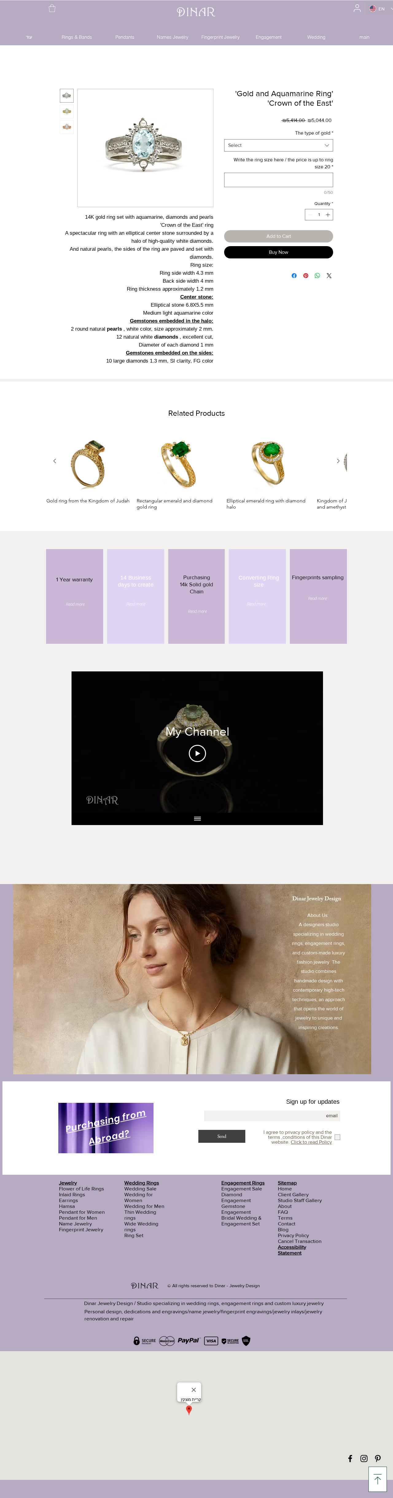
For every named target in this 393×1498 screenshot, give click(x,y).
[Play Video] (197, 754)
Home (66, 67)
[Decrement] (309, 215)
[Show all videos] (197, 820)
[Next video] (310, 743)
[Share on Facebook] (294, 276)
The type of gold (314, 133)
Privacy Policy (293, 1235)
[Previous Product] (54, 462)
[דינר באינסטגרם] (364, 1458)
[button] (52, 8)
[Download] (377, 1479)
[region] (106, 1129)
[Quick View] (88, 462)
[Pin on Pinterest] (305, 276)
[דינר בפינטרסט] (378, 1458)
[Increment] (328, 215)
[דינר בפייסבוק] (350, 1458)
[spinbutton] (319, 215)
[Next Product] (338, 462)
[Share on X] (329, 276)
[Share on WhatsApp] (317, 276)
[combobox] (278, 146)
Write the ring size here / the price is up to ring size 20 (283, 164)
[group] (196, 471)
